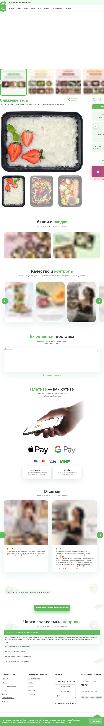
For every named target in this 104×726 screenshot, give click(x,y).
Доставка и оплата (29, 8)
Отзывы (46, 8)
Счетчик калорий (57, 8)
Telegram (66, 691)
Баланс (31, 683)
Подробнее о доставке (52, 375)
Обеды (19, 8)
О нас (39, 8)
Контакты (68, 8)
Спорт (30, 686)
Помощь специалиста (66, 696)
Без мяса (31, 694)
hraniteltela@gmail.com (65, 703)
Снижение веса (34, 679)
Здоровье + (32, 690)
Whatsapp (66, 686)
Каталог (11, 8)
